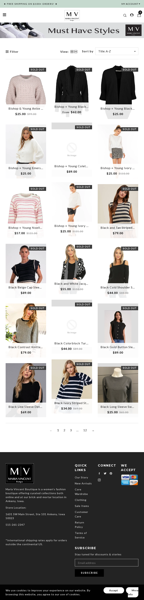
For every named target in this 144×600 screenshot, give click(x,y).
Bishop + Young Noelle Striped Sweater (37, 227)
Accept (113, 590)
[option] (72, 30)
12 (85, 430)
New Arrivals (83, 483)
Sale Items (82, 505)
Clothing (80, 499)
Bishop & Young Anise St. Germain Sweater (39, 108)
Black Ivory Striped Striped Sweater (80, 403)
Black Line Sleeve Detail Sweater (32, 406)
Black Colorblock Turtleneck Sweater (82, 343)
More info (133, 592)
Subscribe (89, 572)
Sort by (88, 51)
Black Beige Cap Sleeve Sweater (31, 287)
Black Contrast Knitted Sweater (31, 347)
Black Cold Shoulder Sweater (121, 287)
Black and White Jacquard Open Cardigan (84, 283)
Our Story (81, 477)
